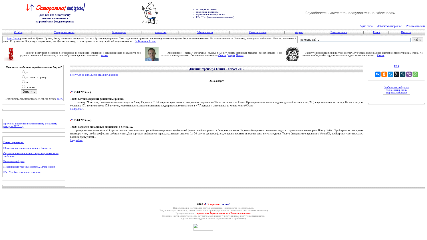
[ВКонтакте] (378, 74)
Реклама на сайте (415, 26)
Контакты (406, 32)
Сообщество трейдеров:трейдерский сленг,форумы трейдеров (396, 90)
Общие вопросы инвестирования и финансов (27, 148)
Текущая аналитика (64, 32)
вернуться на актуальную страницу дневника (94, 74)
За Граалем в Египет (145, 41)
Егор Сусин (13, 38)
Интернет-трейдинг (13, 161)
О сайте (18, 32)
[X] (396, 74)
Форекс (299, 32)
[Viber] (409, 74)
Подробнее (76, 108)
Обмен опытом (205, 32)
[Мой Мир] (390, 74)
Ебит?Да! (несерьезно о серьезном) (22, 172)
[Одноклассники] (384, 74)
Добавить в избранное (389, 26)
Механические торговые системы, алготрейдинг (29, 166)
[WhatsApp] (415, 74)
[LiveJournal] (402, 74)
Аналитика (160, 32)
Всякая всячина (338, 32)
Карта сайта (366, 26)
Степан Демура (226, 55)
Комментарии (119, 32)
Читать (104, 55)
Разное (376, 32)
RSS (396, 66)
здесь (60, 98)
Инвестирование (257, 32)
